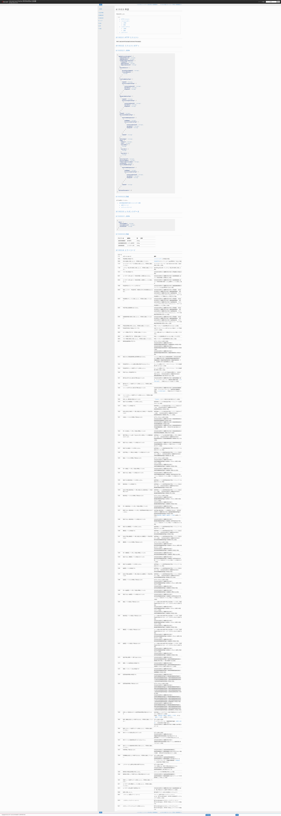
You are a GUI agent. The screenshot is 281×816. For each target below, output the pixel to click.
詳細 (124, 24)
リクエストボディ (125, 21)
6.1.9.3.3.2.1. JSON (123, 50)
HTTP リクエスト (125, 19)
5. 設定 (99, 23)
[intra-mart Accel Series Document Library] (5, 1)
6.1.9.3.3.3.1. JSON (123, 216)
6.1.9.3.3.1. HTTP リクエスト (127, 37)
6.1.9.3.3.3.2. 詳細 (122, 234)
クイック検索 (261, 1)
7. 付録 (99, 28)
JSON (124, 23)
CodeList (157, 399)
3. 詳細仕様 (100, 18)
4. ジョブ (100, 20)
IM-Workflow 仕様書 (22, 1)
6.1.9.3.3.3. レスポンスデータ (127, 212)
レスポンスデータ (125, 26)
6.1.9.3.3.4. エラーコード (126, 250)
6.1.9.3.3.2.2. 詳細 (122, 196)
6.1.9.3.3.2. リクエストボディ (127, 46)
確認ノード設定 (158, 717)
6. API (99, 26)
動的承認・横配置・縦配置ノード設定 (166, 515)
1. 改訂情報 (100, 12)
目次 (101, 4)
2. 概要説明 (100, 15)
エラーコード (124, 32)
